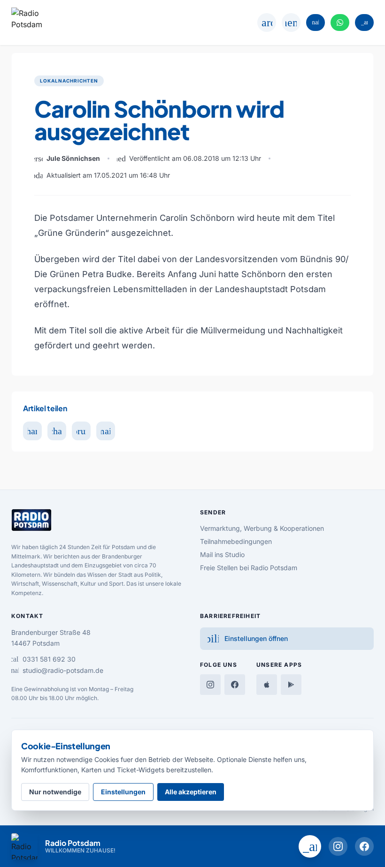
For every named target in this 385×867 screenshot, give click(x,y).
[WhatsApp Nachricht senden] (340, 22)
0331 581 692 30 (43, 659)
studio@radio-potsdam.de (57, 670)
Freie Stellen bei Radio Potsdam (248, 568)
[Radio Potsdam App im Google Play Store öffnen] (291, 684)
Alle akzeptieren (190, 792)
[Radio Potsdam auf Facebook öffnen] (364, 846)
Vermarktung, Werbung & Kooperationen (262, 528)
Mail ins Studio (222, 554)
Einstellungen (123, 792)
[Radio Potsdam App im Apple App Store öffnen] (266, 684)
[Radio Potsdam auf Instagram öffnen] (338, 846)
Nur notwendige (55, 792)
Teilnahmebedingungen (236, 541)
